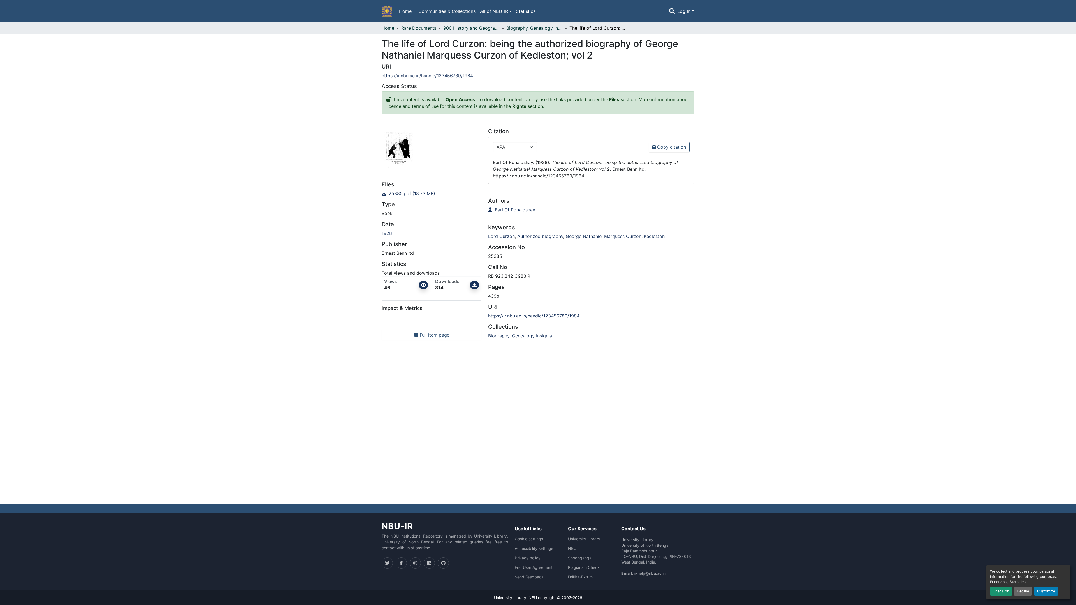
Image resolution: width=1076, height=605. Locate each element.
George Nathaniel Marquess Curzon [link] (603, 236)
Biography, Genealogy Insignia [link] (534, 28)
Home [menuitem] (405, 11)
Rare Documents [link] (418, 28)
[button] (387, 11)
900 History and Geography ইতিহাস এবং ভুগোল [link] (471, 28)
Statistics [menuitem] (525, 11)
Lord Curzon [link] (501, 236)
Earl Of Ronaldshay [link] (514, 209)
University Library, (511, 597)
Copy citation (671, 147)
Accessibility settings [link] (534, 548)
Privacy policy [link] (528, 558)
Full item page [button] (433, 335)
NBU (572, 548)
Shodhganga (580, 558)
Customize (1046, 591)
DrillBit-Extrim (580, 577)
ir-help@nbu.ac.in (650, 573)
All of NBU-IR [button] (494, 11)
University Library (584, 539)
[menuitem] (495, 11)
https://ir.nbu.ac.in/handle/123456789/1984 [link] (427, 75)
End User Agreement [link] (534, 567)
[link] (431, 193)
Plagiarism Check (584, 567)
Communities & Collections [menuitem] (447, 11)
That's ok (1001, 591)
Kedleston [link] (654, 236)
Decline (1023, 591)
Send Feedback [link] (529, 577)
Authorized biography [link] (540, 236)
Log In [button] (684, 11)
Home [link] (388, 28)
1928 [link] (387, 233)
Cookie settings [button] (529, 539)
